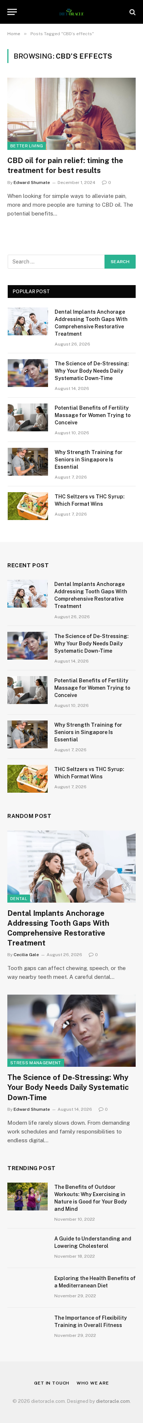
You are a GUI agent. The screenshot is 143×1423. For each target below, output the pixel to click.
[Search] (132, 12)
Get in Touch (51, 1383)
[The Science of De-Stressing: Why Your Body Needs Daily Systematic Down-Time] (28, 373)
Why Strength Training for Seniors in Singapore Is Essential (88, 459)
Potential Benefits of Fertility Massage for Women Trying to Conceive (93, 415)
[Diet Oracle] (72, 12)
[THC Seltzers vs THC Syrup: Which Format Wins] (28, 506)
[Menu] (12, 12)
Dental (18, 898)
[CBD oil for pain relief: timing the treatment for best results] (71, 114)
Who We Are (93, 1383)
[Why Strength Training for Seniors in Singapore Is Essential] (28, 462)
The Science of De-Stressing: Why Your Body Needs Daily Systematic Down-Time (92, 371)
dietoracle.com (113, 1401)
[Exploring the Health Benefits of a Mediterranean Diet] (27, 1288)
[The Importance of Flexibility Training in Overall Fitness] (27, 1327)
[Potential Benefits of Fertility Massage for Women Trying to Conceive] (28, 417)
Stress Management (35, 1063)
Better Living (26, 146)
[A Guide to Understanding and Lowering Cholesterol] (27, 1248)
